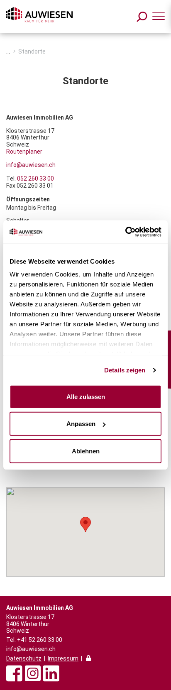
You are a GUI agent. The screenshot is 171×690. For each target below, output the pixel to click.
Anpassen (80, 423)
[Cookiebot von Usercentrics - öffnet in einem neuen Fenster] (125, 232)
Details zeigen (124, 370)
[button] (85, 525)
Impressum (63, 658)
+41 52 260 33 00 (39, 639)
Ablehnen (86, 450)
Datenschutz (24, 658)
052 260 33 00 (35, 178)
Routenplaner (24, 151)
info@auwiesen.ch (31, 164)
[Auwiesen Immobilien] (39, 14)
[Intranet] (88, 659)
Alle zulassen (85, 396)
